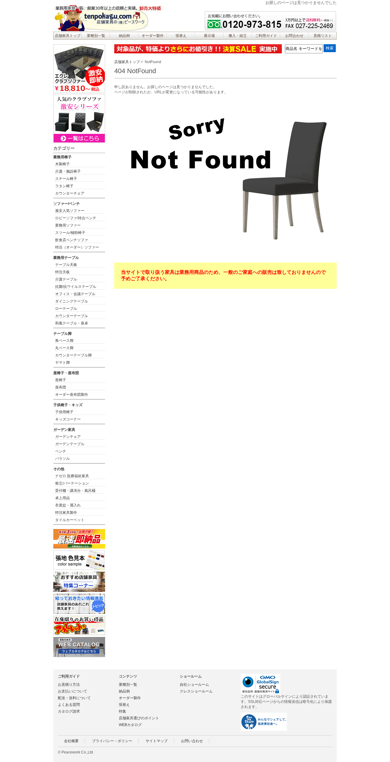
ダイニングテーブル (71, 301)
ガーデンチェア (68, 437)
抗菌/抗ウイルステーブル (75, 286)
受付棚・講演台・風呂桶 (75, 490)
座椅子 (60, 380)
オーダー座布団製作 (71, 394)
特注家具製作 (66, 512)
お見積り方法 (69, 684)
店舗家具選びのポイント (139, 718)
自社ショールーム (194, 684)
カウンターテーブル (71, 316)
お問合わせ (294, 36)
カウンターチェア (69, 193)
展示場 (209, 36)
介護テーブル (66, 279)
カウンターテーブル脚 (73, 355)
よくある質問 (69, 705)
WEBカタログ (130, 725)
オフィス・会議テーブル (75, 294)
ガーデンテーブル (69, 444)
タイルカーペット (69, 520)
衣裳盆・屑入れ (68, 505)
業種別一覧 (96, 36)
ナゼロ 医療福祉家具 (72, 476)
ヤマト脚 (62, 362)
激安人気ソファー (69, 211)
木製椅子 (62, 164)
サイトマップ (157, 741)
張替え (181, 36)
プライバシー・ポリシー (112, 741)
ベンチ (60, 451)
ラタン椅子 (64, 186)
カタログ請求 (69, 711)
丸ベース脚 (64, 348)
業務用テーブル (66, 258)
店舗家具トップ (67, 36)
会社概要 (71, 741)
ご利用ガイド (266, 36)
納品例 (124, 36)
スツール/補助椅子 (70, 233)
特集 (122, 711)
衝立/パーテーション (72, 483)
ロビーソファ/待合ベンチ (75, 218)
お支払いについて (72, 691)
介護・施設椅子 (68, 171)
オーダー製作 (153, 36)
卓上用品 (62, 498)
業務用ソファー (68, 225)
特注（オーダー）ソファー (77, 247)
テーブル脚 (62, 333)
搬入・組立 (238, 36)
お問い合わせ (192, 741)
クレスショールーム (196, 691)
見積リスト (323, 36)
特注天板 (62, 272)
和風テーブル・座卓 (71, 323)
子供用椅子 (64, 412)
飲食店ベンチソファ (71, 240)
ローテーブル (66, 308)
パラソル (62, 458)
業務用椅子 (62, 157)
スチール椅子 (66, 179)
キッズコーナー (68, 419)
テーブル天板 (66, 265)
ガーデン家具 (64, 430)
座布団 (60, 387)
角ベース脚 (64, 340)
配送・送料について (74, 698)
